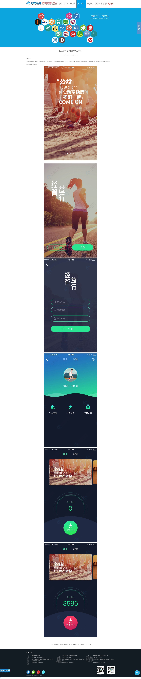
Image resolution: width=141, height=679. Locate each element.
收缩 (139, 28)
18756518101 (40, 662)
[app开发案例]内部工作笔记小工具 (78, 644)
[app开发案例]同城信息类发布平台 (59, 644)
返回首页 (89, 644)
